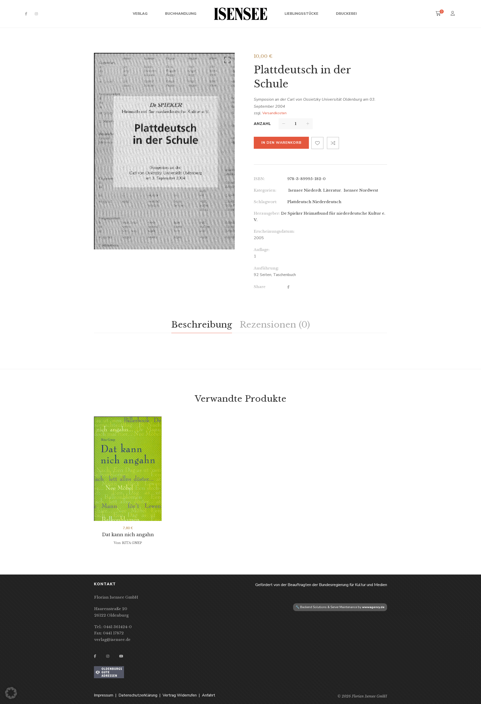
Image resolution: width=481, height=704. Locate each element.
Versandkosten (274, 112)
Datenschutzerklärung (137, 695)
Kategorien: (265, 190)
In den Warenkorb (281, 142)
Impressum (103, 695)
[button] (226, 61)
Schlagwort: (265, 201)
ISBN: (259, 178)
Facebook (26, 14)
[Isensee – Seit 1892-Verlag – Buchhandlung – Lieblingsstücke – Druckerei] (240, 14)
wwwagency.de (373, 607)
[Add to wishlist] (317, 143)
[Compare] (333, 143)
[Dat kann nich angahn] (128, 468)
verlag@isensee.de (112, 639)
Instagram (36, 14)
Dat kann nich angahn (128, 534)
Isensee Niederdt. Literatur (314, 190)
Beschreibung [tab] (201, 324)
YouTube (121, 656)
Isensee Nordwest (360, 190)
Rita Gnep (132, 543)
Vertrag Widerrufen (180, 695)
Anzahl (262, 123)
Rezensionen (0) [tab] (274, 324)
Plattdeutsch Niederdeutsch (314, 201)
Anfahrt (208, 695)
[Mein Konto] (453, 14)
